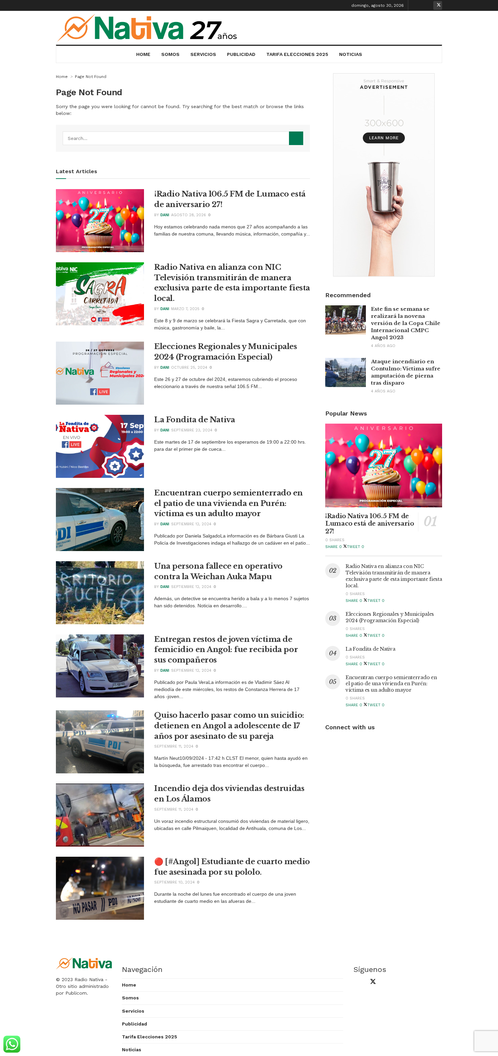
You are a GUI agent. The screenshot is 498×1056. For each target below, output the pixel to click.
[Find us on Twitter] (437, 5)
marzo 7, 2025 (185, 309)
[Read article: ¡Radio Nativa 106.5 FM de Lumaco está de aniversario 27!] (100, 220)
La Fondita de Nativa (194, 419)
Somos (170, 54)
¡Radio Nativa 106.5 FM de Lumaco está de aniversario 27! (369, 523)
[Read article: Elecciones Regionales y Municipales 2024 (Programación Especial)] (100, 373)
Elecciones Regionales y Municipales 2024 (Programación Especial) (390, 617)
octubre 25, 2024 (189, 367)
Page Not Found (90, 76)
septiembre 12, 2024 (191, 524)
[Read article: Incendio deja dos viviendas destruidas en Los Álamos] (100, 815)
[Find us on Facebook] (416, 5)
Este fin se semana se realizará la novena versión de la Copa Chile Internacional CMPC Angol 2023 (405, 323)
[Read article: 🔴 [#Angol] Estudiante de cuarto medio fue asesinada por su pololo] (100, 888)
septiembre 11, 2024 (173, 746)
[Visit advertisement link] (383, 175)
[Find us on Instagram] (427, 5)
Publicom (76, 993)
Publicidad (241, 54)
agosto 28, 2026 (188, 215)
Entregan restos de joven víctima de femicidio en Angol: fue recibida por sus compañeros (226, 650)
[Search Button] (296, 138)
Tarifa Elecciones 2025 (297, 54)
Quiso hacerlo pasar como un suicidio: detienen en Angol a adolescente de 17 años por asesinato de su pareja (229, 726)
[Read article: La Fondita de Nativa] (100, 446)
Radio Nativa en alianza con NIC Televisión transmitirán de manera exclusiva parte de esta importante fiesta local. (394, 576)
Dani (164, 215)
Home (143, 54)
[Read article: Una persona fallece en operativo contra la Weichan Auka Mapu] (100, 592)
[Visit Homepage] (148, 28)
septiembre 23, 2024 (191, 430)
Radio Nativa (89, 979)
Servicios (203, 54)
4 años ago (383, 346)
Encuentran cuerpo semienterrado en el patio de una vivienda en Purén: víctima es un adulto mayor (228, 503)
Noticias (350, 54)
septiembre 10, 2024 (174, 882)
